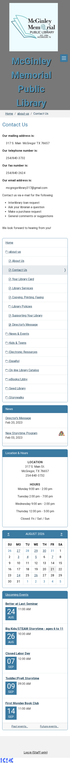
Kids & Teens (17, 343)
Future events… (49, 726)
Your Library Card (22, 279)
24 (18, 575)
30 (44, 551)
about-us (23, 113)
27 (18, 551)
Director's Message (24, 324)
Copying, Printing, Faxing (27, 297)
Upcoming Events (16, 594)
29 (36, 551)
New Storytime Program (21, 433)
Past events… (20, 726)
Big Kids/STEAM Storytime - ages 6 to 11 (34, 628)
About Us (17, 261)
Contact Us (19, 270)
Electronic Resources (22, 352)
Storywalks (16, 397)
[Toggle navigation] (64, 58)
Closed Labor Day (17, 653)
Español (13, 361)
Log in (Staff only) (36, 752)
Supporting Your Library (26, 315)
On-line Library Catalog (23, 370)
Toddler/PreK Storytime (22, 678)
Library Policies (21, 306)
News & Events (18, 333)
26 (36, 575)
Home (9, 113)
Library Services (22, 288)
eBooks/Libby (17, 379)
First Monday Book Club (22, 703)
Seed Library (17, 388)
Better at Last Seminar (21, 604)
